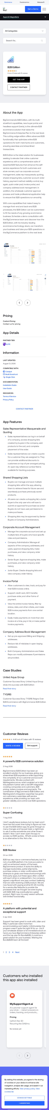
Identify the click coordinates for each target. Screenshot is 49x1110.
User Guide (7, 388)
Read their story (9, 688)
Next (17, 952)
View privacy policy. (27, 1089)
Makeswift (40, 2)
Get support (32, 745)
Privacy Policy (8, 400)
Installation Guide (9, 385)
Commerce (8, 2)
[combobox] (24, 41)
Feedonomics (24, 2)
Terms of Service (9, 396)
